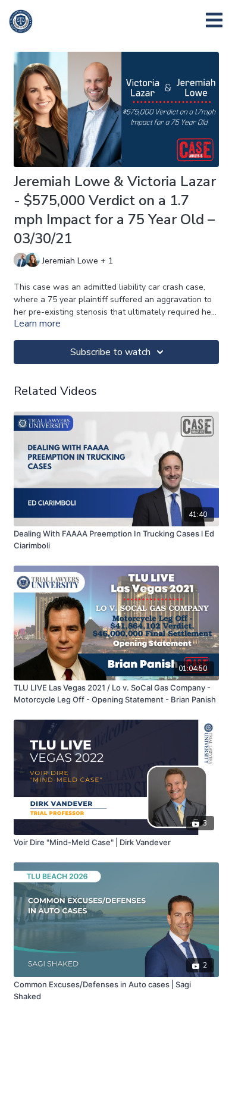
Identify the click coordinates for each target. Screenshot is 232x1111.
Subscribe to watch (110, 352)
